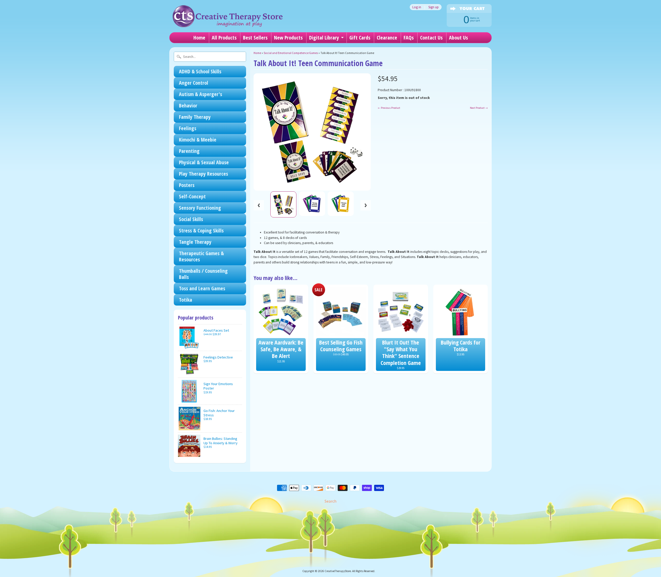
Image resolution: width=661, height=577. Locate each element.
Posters (186, 185)
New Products (288, 37)
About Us (458, 37)
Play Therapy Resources (203, 173)
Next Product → (479, 108)
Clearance (387, 37)
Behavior (188, 105)
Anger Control (193, 82)
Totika (185, 299)
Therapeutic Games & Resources (201, 256)
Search (330, 501)
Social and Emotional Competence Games (291, 53)
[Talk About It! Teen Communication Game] (283, 204)
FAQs (409, 37)
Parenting (189, 150)
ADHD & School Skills (200, 71)
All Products (224, 37)
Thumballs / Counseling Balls (203, 273)
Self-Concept (192, 196)
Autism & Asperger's (200, 94)
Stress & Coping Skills (201, 230)
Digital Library (324, 37)
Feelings (187, 128)
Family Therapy (195, 116)
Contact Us (431, 37)
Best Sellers (255, 37)
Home (199, 37)
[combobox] (210, 57)
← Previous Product (389, 108)
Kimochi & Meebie (197, 139)
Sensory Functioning (200, 207)
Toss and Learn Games (202, 288)
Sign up (433, 7)
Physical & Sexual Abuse (204, 162)
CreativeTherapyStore (338, 571)
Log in (416, 7)
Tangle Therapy (195, 241)
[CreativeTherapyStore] (227, 20)
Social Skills (191, 219)
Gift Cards (359, 37)
